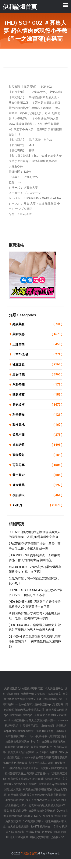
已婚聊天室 (57, 837)
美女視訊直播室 (14, 800)
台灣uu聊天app (44, 730)
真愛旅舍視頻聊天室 (17, 741)
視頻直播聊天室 (52, 699)
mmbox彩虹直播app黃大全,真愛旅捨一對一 (30, 720)
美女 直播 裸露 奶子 (15, 810)
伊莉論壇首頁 (29, 853)
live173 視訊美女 (40, 826)
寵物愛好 (37, 455)
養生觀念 (37, 475)
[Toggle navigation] (65, 5)
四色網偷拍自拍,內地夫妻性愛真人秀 (36, 707)
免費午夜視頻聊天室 (55, 815)
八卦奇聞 (37, 384)
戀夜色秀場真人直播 (41, 762)
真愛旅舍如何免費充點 (42, 810)
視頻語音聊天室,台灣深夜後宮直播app (27, 773)
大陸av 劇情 (33, 831)
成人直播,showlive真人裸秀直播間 (46, 800)
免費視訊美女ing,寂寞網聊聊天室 (23, 688)
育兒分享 (37, 465)
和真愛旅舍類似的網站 (21, 752)
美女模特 (37, 334)
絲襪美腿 (37, 324)
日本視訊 (60, 730)
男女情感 (37, 374)
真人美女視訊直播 (18, 826)
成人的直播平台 (54, 688)
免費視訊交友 (13, 821)
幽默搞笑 (37, 394)
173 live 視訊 (59, 826)
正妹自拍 (37, 344)
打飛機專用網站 (29, 725)
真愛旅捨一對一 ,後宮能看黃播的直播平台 (35, 765)
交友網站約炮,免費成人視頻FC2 (47, 805)
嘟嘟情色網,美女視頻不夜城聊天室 (41, 693)
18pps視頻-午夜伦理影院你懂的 (47, 736)
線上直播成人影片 (16, 805)
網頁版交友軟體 (39, 837)
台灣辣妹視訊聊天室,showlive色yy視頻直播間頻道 (37, 794)
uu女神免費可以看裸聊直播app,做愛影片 (39, 704)
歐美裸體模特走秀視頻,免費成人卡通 (36, 696)
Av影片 (37, 505)
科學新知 (37, 414)
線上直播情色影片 (41, 746)
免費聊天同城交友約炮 (54, 768)
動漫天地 (37, 424)
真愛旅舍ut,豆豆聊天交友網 (50, 715)
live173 (35, 741)
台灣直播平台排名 (46, 752)
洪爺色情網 (47, 725)
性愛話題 (37, 364)
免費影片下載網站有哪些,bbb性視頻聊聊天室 (34, 778)
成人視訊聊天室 (14, 831)
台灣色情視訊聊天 (16, 736)
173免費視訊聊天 (33, 821)
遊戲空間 (37, 435)
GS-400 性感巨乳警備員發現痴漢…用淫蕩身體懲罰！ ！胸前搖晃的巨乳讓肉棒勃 (35, 641)
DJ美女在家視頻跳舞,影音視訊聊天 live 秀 (35, 813)
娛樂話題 (37, 445)
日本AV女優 (37, 354)
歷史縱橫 (37, 404)
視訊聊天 (37, 495)
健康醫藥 (37, 485)
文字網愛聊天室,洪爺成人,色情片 (36, 781)
